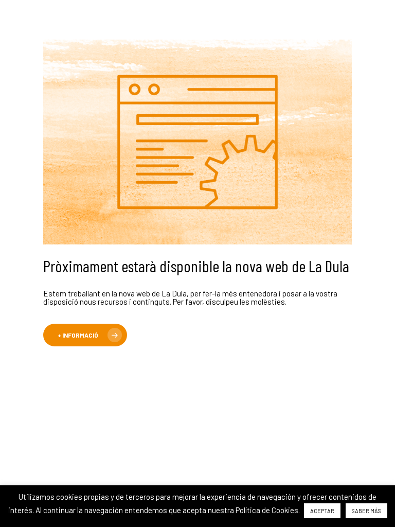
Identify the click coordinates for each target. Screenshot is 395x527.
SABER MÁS (366, 510)
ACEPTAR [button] (322, 510)
